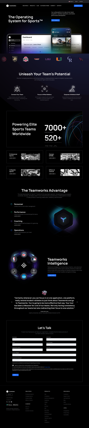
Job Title (48, 347)
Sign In (76, 1)
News (65, 402)
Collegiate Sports (29, 396)
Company (52, 5)
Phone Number (49, 342)
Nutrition (46, 406)
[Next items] (77, 302)
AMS (45, 404)
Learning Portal (67, 398)
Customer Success (29, 410)
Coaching (46, 416)
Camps (45, 402)
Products (32, 5)
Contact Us (8, 399)
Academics (46, 400)
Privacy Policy (47, 367)
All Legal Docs (66, 410)
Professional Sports (29, 394)
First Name (14, 337)
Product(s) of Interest (16, 357)
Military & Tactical (29, 400)
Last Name (48, 337)
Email (13, 342)
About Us (27, 406)
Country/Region (15, 352)
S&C (45, 408)
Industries (25, 5)
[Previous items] (12, 302)
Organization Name (16, 347)
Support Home (67, 396)
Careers (27, 408)
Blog (38, 5)
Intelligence (46, 422)
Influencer (46, 412)
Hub (45, 394)
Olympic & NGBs (28, 398)
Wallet (45, 420)
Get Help (81, 1)
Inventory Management (49, 398)
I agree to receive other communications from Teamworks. (26, 365)
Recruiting (46, 410)
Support (59, 5)
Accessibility (66, 414)
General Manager (48, 414)
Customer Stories (44, 5)
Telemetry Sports (48, 418)
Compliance (46, 396)
